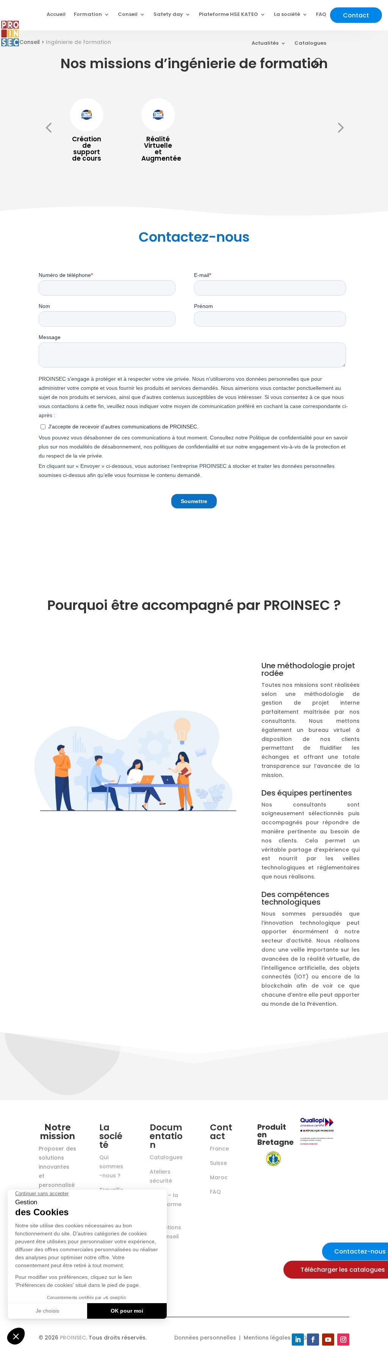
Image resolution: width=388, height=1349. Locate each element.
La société (287, 14)
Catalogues (310, 43)
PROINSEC (73, 1337)
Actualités (265, 43)
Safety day (168, 14)
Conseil (128, 14)
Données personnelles (205, 1337)
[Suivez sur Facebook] (313, 1339)
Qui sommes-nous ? (111, 1166)
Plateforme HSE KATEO (228, 14)
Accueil (56, 14)
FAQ (321, 14)
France (219, 1148)
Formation (88, 14)
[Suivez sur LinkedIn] (298, 1339)
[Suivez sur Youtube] (328, 1339)
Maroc (219, 1177)
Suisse (218, 1163)
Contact (356, 15)
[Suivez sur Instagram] (343, 1339)
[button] (48, 127)
